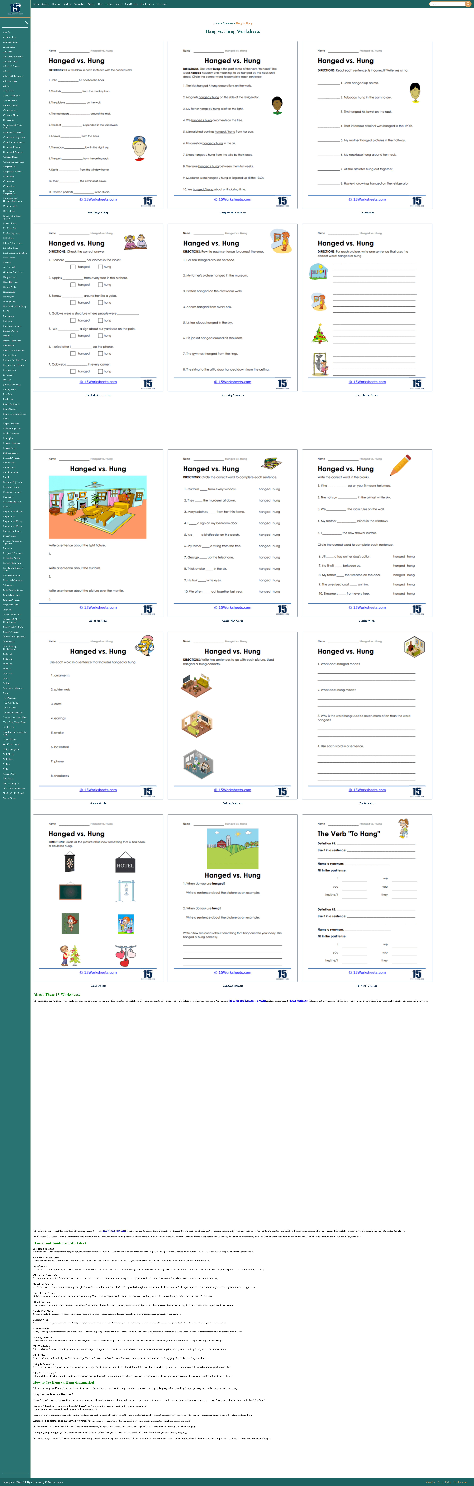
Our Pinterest (460, 1482)
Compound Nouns (11, 147)
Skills (99, 4)
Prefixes (6, 506)
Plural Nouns (9, 467)
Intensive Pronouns (12, 340)
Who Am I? (8, 778)
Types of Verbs (9, 739)
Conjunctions (9, 166)
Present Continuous (12, 531)
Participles (8, 438)
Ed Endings (8, 238)
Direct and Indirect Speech (12, 217)
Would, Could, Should (13, 793)
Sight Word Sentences (13, 590)
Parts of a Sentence (11, 443)
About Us (430, 1482)
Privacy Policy (444, 1482)
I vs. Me (6, 311)
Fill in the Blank (10, 247)
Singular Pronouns (11, 599)
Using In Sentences (233, 985)
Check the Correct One (98, 395)
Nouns (6, 418)
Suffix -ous (7, 673)
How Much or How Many (14, 306)
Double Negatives (11, 233)
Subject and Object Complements (12, 620)
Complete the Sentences (233, 212)
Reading (45, 4)
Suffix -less (7, 663)
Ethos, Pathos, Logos (12, 243)
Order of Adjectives (12, 428)
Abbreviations (9, 37)
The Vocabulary (367, 803)
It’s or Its (7, 379)
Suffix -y (6, 678)
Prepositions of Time (12, 526)
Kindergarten (147, 4)
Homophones (9, 301)
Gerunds (7, 262)
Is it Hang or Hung (98, 212)
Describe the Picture (367, 395)
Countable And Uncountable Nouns (12, 200)
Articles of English (11, 95)
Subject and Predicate (13, 626)
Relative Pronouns (11, 575)
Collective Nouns (11, 115)
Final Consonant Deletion (15, 252)
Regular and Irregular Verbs (13, 569)
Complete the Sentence (14, 142)
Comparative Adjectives (14, 137)
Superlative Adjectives (13, 688)
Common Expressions (13, 132)
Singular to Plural (11, 604)
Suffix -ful (7, 653)
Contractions (9, 186)
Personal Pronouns (11, 457)
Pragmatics (8, 496)
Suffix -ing (7, 658)
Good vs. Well (9, 267)
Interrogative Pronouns (13, 350)
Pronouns (7, 548)
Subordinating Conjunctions (9, 648)
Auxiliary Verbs (10, 100)
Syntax (6, 693)
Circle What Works (232, 620)
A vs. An (6, 32)
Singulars (7, 609)
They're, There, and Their (15, 717)
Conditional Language (13, 161)
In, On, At (8, 321)
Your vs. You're (9, 798)
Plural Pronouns (10, 472)
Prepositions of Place (12, 521)
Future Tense (9, 257)
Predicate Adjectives (12, 501)
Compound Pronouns (13, 152)
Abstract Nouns (10, 41)
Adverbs (7, 71)
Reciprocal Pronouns (12, 553)
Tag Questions (9, 697)
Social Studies (131, 4)
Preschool (161, 4)
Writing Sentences (233, 803)
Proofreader (367, 212)
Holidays (108, 4)
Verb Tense (8, 759)
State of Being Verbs (12, 614)
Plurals (6, 477)
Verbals (6, 763)
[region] (15, 750)
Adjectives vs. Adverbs (13, 56)
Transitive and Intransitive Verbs (15, 733)
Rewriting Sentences (233, 395)
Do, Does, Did (9, 228)
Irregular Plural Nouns (13, 365)
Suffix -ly (7, 668)
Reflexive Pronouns (12, 563)
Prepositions (8, 516)
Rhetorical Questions (12, 580)
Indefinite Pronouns (12, 326)
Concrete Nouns (10, 156)
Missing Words (367, 620)
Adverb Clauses (10, 61)
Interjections (9, 345)
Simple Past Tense (11, 594)
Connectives (8, 176)
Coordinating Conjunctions (9, 192)
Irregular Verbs (10, 369)
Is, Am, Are (8, 374)
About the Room (98, 620)
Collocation (8, 120)
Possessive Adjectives (12, 482)
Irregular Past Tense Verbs (14, 360)
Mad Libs (7, 394)
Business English (10, 105)
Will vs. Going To (11, 783)
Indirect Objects (10, 330)
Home (217, 23)
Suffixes (6, 683)
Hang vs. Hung (10, 277)
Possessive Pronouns (12, 491)
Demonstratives (10, 206)
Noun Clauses (9, 409)
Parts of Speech (10, 448)
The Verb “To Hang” (367, 985)
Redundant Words (11, 558)
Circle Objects (98, 985)
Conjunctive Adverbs (12, 171)
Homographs (9, 291)
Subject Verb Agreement (14, 636)
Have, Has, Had (10, 282)
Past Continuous (10, 452)
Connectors (8, 181)
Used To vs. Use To (11, 744)
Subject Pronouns (11, 631)
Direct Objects (9, 223)
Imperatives (8, 316)
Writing (91, 4)
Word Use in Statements (14, 788)
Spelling (67, 4)
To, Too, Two (9, 727)
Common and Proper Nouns (13, 126)
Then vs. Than (9, 707)
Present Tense (9, 535)
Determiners (9, 211)
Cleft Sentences (10, 110)
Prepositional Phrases (13, 511)
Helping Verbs (9, 286)
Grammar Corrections (13, 272)
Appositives (8, 90)
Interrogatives (9, 355)
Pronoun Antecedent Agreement (12, 542)
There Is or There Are (13, 712)
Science (119, 4)
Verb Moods (8, 754)
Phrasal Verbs (9, 462)
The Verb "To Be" (11, 702)
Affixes (6, 85)
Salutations (8, 585)
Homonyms (8, 296)
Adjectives (7, 51)
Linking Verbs (9, 389)
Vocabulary (79, 4)
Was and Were (9, 773)
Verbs (5, 768)
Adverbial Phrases (11, 66)
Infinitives (7, 335)
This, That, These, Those (14, 722)
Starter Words (98, 803)
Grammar (56, 4)
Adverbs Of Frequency (13, 76)
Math (36, 4)
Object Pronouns (11, 423)
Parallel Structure (11, 433)
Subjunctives (9, 641)
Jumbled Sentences (12, 384)
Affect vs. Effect (10, 81)
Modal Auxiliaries (11, 404)
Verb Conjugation (11, 749)
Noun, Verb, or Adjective (14, 413)
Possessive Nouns (11, 487)
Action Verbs (9, 46)
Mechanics (8, 399)
